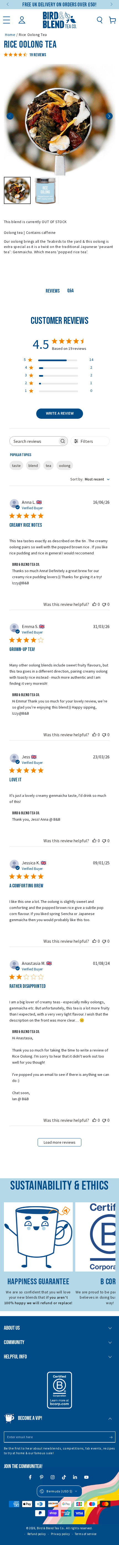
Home (10, 34)
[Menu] (6, 20)
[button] (99, 20)
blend (33, 465)
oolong (65, 465)
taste (16, 465)
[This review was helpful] (94, 604)
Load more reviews (60, 1142)
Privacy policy (60, 1534)
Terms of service (86, 1534)
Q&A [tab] (70, 291)
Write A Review (60, 413)
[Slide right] (111, 4)
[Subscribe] (112, 1437)
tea (48, 465)
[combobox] (90, 479)
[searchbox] (34, 441)
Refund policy (36, 1534)
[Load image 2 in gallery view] (45, 190)
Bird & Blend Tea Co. (50, 1528)
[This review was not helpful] (104, 604)
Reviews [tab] (53, 291)
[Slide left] (8, 4)
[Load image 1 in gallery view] (17, 190)
